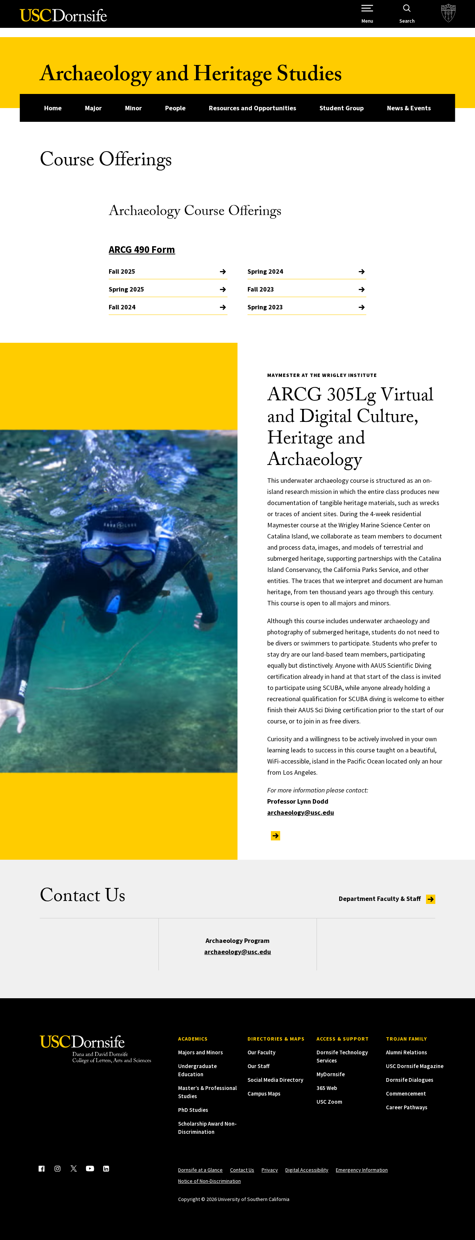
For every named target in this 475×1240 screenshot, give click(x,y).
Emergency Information (362, 1169)
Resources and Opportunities (252, 108)
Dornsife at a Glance (200, 1169)
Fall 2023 (261, 289)
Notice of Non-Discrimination (209, 1181)
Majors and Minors (200, 1052)
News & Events (409, 108)
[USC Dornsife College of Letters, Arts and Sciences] (63, 19)
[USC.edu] (448, 14)
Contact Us (242, 1169)
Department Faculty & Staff (380, 898)
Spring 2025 (126, 289)
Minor (133, 108)
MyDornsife (331, 1074)
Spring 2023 (265, 307)
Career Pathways (407, 1107)
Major (93, 108)
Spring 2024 (265, 271)
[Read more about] (273, 835)
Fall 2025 (122, 271)
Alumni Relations (406, 1052)
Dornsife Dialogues (409, 1079)
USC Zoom (329, 1101)
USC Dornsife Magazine (414, 1066)
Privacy (270, 1169)
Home (53, 108)
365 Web (327, 1087)
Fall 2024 (122, 307)
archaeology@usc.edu (300, 812)
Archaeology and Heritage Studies (191, 77)
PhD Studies (193, 1109)
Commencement (406, 1093)
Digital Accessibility (306, 1169)
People (175, 108)
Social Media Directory (275, 1079)
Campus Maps (264, 1093)
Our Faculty (261, 1052)
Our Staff (258, 1066)
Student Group (342, 108)
